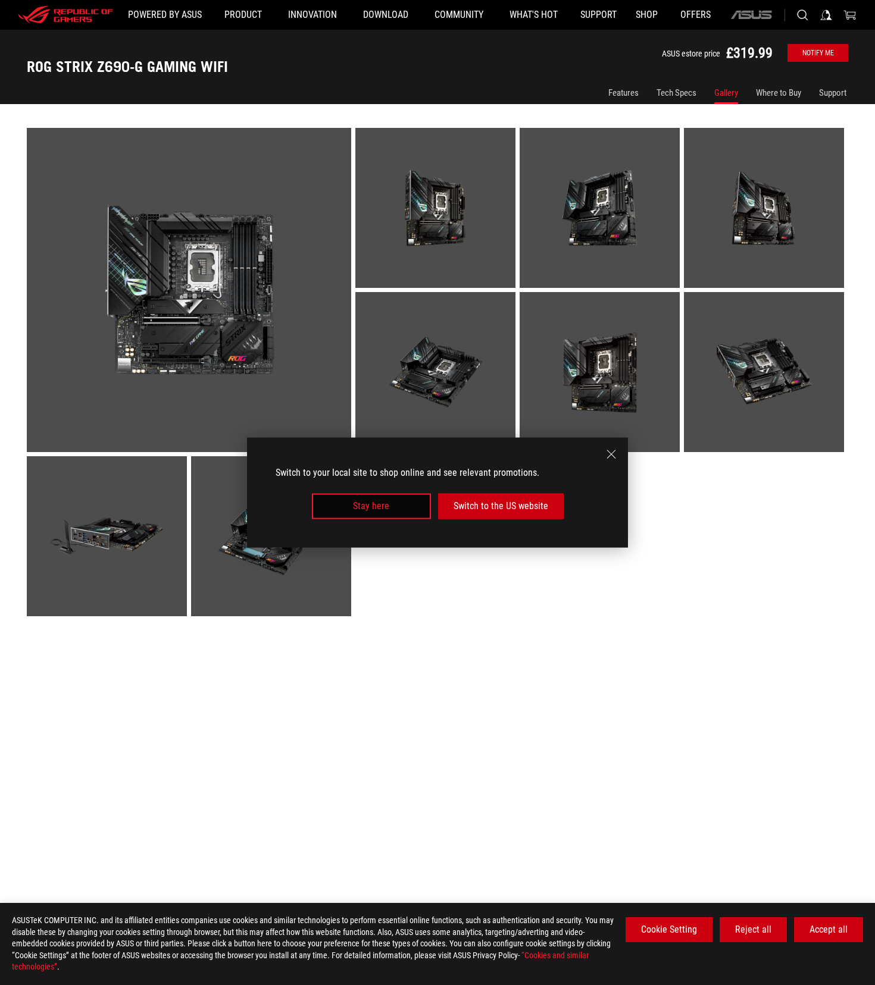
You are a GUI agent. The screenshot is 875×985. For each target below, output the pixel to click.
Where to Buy (778, 92)
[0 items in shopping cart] (850, 15)
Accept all (829, 929)
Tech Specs (676, 92)
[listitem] (191, 292)
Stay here (371, 506)
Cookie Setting (669, 929)
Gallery (726, 92)
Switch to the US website (501, 506)
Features (623, 92)
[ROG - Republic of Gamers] (65, 15)
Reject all (753, 929)
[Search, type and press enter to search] (802, 15)
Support (832, 92)
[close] (611, 454)
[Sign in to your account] (826, 15)
